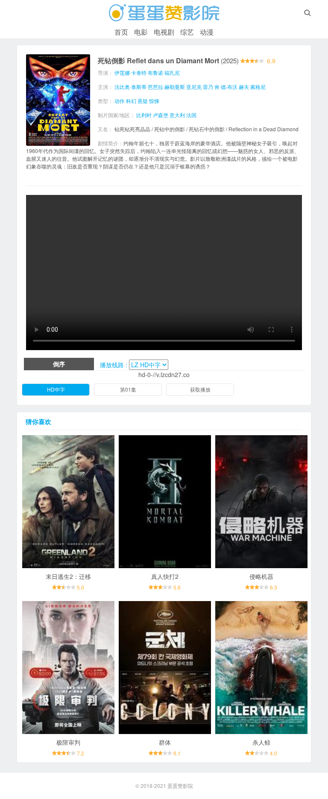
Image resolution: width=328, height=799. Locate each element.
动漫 (207, 32)
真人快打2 (165, 576)
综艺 (187, 32)
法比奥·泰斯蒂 (130, 86)
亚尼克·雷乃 (199, 86)
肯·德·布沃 (225, 86)
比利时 (144, 114)
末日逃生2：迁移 (68, 576)
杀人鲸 (261, 742)
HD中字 (56, 389)
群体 (165, 742)
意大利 (177, 114)
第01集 (128, 389)
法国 (191, 114)
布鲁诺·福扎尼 (164, 72)
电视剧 (164, 32)
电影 (141, 32)
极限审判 (68, 742)
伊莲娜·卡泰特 (130, 72)
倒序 (59, 364)
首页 (121, 32)
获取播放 (200, 389)
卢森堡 (160, 114)
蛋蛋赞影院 (180, 785)
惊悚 (154, 100)
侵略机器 (261, 576)
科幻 (131, 100)
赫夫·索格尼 (252, 86)
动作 (119, 100)
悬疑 (143, 100)
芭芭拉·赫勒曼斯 (166, 86)
